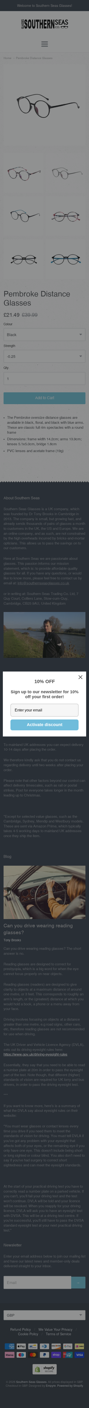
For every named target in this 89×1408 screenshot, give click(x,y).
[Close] (80, 677)
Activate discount (44, 724)
